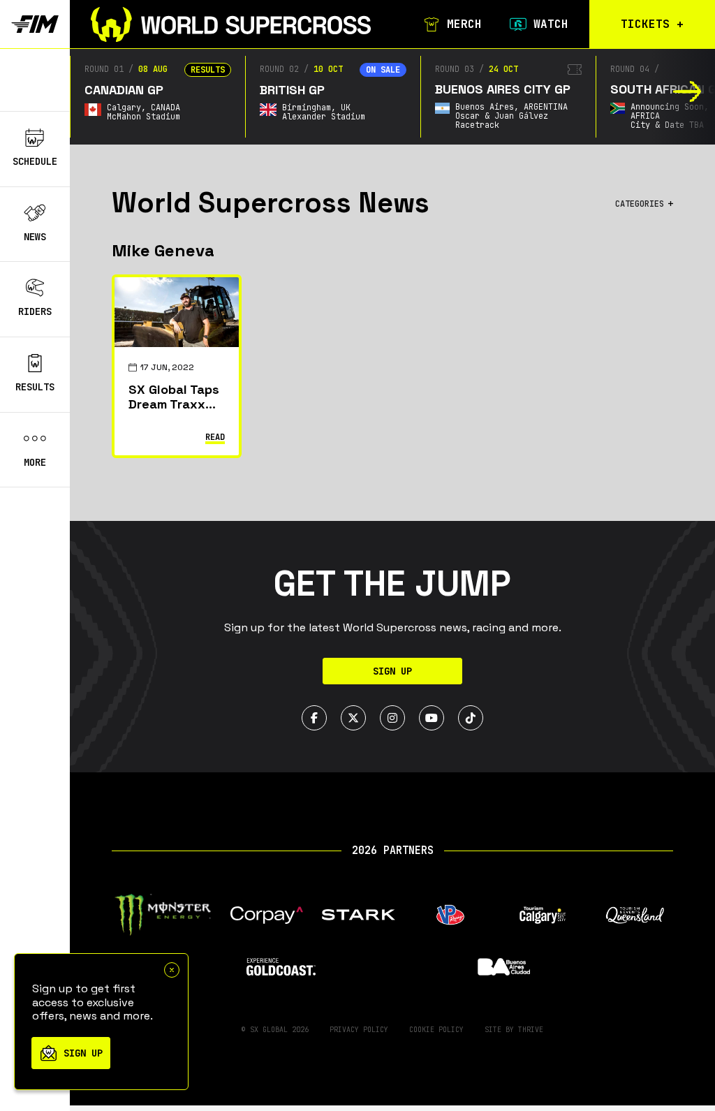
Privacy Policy (359, 1029)
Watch (550, 24)
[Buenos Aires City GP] (575, 69)
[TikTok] (470, 717)
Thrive (530, 1029)
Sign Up (392, 671)
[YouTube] (431, 717)
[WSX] (231, 24)
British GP (292, 90)
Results (34, 387)
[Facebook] (314, 717)
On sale (383, 69)
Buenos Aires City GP (502, 89)
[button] (687, 91)
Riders (35, 311)
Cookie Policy (436, 1029)
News (35, 236)
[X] (353, 717)
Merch (464, 24)
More (35, 462)
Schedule (35, 161)
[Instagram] (392, 717)
